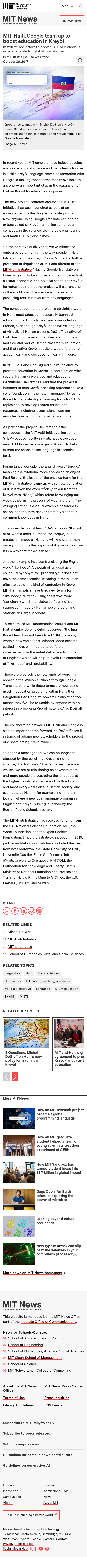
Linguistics (12, 973)
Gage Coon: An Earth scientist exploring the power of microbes (54, 1195)
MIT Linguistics (20, 947)
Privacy (8, 1544)
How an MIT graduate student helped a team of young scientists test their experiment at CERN (57, 1143)
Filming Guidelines (18, 1405)
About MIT (51, 1502)
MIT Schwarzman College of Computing (39, 1370)
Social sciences (48, 973)
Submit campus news (21, 1444)
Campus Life (12, 1497)
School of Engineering (25, 1345)
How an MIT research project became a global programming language (60, 1114)
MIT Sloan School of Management (35, 1358)
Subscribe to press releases (26, 1433)
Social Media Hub (15, 1549)
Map (15, 1539)
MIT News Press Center (63, 1386)
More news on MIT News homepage (32, 1273)
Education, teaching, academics (48, 981)
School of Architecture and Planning (36, 1338)
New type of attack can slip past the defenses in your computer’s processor (58, 1250)
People (36, 1539)
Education (10, 1485)
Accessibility (24, 1544)
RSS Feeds (53, 1405)
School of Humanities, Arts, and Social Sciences (46, 954)
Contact (62, 1539)
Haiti (29, 973)
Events (24, 1539)
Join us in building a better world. (29, 1515)
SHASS (10, 996)
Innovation (10, 1491)
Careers (48, 1539)
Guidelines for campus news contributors (37, 1455)
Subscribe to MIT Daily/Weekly (28, 1423)
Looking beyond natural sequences (55, 1221)
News (47, 1497)
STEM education (66, 989)
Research (50, 1485)
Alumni (8, 1502)
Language (43, 989)
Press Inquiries (56, 1398)
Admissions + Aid (56, 1491)
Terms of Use (14, 1398)
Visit (6, 1539)
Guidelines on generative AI (26, 1465)
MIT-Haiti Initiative (17, 269)
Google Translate (49, 213)
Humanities (13, 981)
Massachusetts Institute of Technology (31, 1529)
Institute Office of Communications (48, 1322)
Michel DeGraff (19, 932)
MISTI (24, 996)
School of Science (22, 1364)
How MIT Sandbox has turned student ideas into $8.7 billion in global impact (58, 1168)
